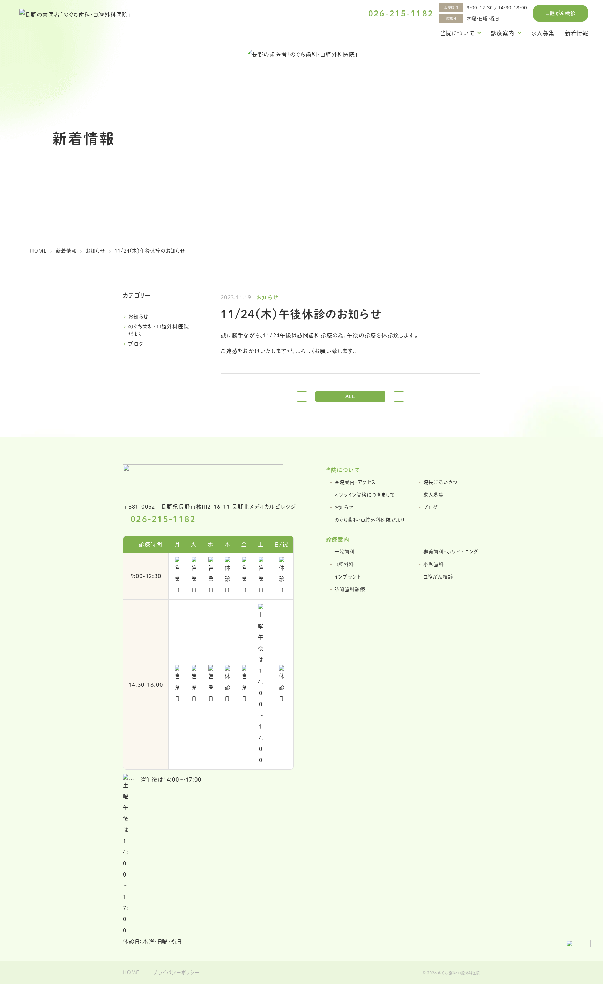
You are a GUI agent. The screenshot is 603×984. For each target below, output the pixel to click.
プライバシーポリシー (176, 972)
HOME (131, 972)
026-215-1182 (401, 13)
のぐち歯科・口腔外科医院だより (369, 519)
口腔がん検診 (560, 12)
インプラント (347, 576)
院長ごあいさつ (440, 482)
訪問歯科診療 (349, 589)
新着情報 (576, 33)
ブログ (136, 343)
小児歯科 (433, 564)
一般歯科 (344, 551)
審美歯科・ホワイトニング (451, 551)
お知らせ (138, 316)
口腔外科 (344, 564)
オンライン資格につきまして (364, 494)
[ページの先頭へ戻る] (578, 952)
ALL (350, 396)
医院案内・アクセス (355, 482)
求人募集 (542, 33)
